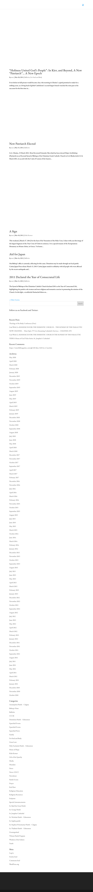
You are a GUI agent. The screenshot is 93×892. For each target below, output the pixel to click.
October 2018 (13, 425)
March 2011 (13, 676)
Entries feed (13, 857)
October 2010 (13, 695)
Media (11, 761)
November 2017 (14, 459)
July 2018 (12, 436)
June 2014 (12, 537)
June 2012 (12, 620)
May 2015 (12, 526)
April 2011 (12, 673)
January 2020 (13, 372)
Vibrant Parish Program (17, 836)
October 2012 (13, 605)
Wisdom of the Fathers (16, 840)
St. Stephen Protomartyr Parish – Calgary (23, 825)
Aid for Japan (17, 254)
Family (11, 734)
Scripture (12, 798)
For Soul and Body (36, 77)
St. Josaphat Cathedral (16, 813)
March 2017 (13, 474)
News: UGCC (14, 772)
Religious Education (16, 791)
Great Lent (13, 742)
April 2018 (12, 447)
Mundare (12, 764)
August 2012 (13, 612)
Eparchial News (14, 731)
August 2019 (13, 391)
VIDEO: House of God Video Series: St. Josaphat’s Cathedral (29, 338)
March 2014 (13, 541)
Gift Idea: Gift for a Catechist (42, 348)
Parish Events (13, 780)
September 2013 (14, 564)
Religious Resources (16, 795)
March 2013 (13, 586)
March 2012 (13, 631)
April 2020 (12, 361)
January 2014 (13, 549)
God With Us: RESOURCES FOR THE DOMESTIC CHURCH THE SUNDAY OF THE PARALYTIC (45, 335)
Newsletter (13, 776)
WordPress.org (14, 864)
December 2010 (14, 688)
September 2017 (14, 466)
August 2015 (13, 515)
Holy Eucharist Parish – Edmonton (21, 746)
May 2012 (12, 624)
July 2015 (12, 519)
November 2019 (14, 380)
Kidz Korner (28, 235)
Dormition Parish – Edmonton (19, 719)
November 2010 (14, 691)
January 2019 (13, 414)
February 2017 (14, 477)
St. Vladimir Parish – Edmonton (20, 828)
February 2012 (14, 635)
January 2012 (13, 639)
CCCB (11, 716)
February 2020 (14, 369)
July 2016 (12, 489)
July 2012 (12, 616)
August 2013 (13, 567)
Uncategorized (14, 832)
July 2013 (12, 571)
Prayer (11, 783)
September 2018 (14, 429)
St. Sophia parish (14, 821)
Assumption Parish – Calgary (19, 704)
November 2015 (14, 504)
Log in (11, 853)
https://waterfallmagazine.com (19, 348)
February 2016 (14, 500)
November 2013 (14, 556)
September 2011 (14, 654)
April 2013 (12, 582)
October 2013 (13, 560)
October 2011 (13, 650)
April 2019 (12, 402)
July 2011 (12, 661)
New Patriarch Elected (22, 144)
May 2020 (12, 357)
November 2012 (14, 601)
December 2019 (14, 376)
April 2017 (12, 470)
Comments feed (14, 860)
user (12, 77)
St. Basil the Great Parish (17, 806)
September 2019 (14, 387)
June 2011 (12, 665)
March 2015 (13, 530)
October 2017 (13, 462)
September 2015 (14, 511)
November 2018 (14, 421)
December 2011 (14, 642)
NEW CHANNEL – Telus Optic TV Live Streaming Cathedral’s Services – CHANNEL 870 (40, 331)
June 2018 (12, 440)
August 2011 (13, 657)
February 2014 (14, 545)
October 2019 (13, 384)
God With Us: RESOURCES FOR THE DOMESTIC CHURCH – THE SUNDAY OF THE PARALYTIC (45, 327)
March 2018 (13, 451)
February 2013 (14, 590)
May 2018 (12, 444)
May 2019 (12, 399)
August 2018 (13, 432)
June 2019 (12, 395)
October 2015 (13, 507)
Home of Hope (14, 749)
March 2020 (13, 365)
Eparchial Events (15, 723)
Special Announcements (17, 802)
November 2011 (14, 646)
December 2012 (14, 597)
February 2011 (14, 680)
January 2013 (13, 594)
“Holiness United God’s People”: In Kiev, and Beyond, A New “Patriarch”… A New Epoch (45, 71)
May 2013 (12, 579)
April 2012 (12, 627)
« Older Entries (14, 300)
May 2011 (12, 669)
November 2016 (14, 485)
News (11, 768)
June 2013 (12, 575)
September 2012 (14, 609)
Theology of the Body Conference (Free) (22, 323)
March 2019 (13, 406)
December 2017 (14, 455)
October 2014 (13, 534)
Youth (11, 843)
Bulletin (27, 77)
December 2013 (14, 552)
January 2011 (13, 684)
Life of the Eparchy (15, 757)
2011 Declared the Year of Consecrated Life (34, 277)
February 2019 (14, 410)
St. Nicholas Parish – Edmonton (20, 817)
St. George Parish (15, 810)
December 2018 (14, 417)
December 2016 (14, 481)
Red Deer (12, 787)
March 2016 (13, 496)
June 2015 (12, 522)
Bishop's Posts (14, 708)
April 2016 (12, 492)
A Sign (13, 231)
